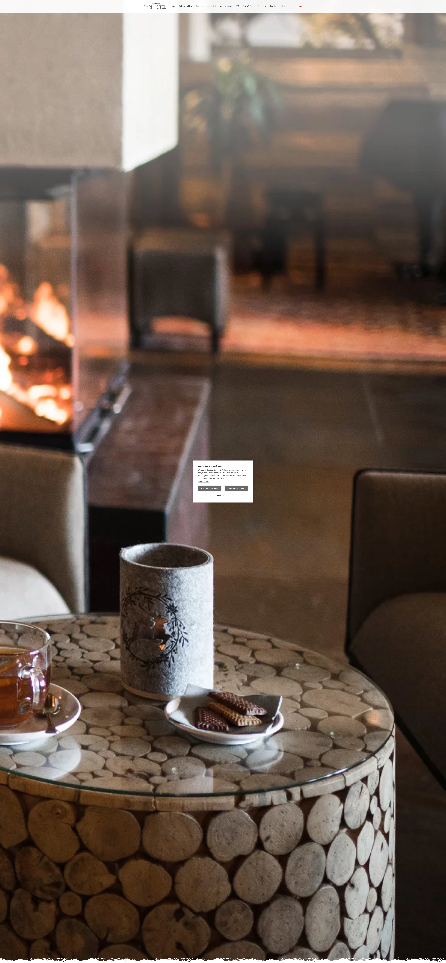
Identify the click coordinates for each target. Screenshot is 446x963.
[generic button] (268, 450)
